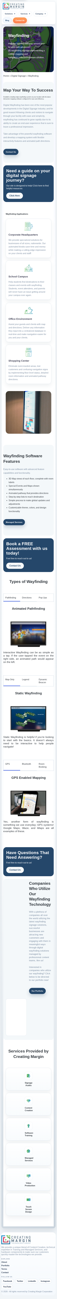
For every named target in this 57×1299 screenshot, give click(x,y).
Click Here (14, 196)
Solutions (9, 14)
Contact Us (20, 20)
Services (24, 14)
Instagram (45, 1281)
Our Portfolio (37, 991)
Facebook (7, 1281)
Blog (7, 20)
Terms (4, 1269)
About (4, 1262)
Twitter (20, 1281)
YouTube (7, 1287)
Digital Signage (18, 76)
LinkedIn (32, 1281)
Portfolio (5, 1265)
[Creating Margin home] (13, 6)
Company (39, 14)
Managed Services (14, 522)
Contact (5, 1272)
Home (6, 76)
